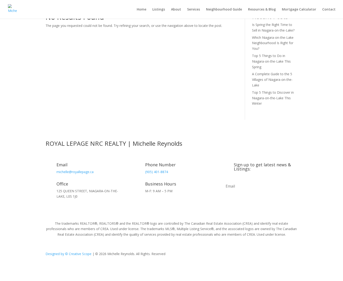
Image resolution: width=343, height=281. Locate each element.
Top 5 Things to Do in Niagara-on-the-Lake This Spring (271, 61)
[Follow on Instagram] (260, 255)
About (176, 9)
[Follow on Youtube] (269, 255)
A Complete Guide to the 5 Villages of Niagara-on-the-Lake (272, 79)
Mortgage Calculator (299, 9)
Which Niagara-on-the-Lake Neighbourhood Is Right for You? (273, 43)
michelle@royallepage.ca (75, 172)
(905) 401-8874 (156, 172)
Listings (158, 9)
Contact (329, 9)
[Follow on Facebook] (251, 255)
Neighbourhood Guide (224, 9)
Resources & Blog (262, 9)
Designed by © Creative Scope (69, 254)
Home (141, 9)
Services (193, 9)
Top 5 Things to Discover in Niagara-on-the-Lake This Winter (273, 98)
